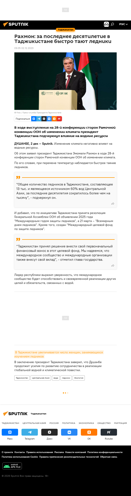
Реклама (59, 452)
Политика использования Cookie (20, 456)
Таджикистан (22, 378)
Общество (104, 423)
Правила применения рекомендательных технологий (69, 456)
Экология (78, 378)
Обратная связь (108, 456)
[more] (112, 203)
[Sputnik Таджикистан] (17, 27)
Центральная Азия (40, 378)
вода (56, 378)
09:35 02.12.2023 (23, 48)
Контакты (19, 452)
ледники (66, 378)
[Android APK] (12, 466)
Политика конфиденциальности (104, 452)
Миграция (120, 423)
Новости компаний (75, 452)
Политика (68, 423)
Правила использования (39, 452)
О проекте (7, 452)
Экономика (86, 423)
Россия (54, 423)
